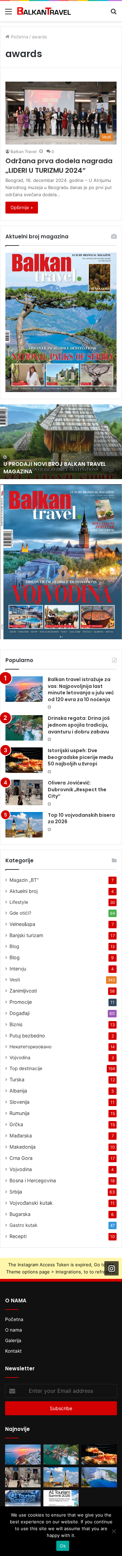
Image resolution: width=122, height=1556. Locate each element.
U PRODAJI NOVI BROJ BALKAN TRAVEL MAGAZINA (54, 467)
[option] (61, 441)
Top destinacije (25, 1068)
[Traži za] (113, 13)
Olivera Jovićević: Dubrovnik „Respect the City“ (77, 789)
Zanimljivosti (23, 991)
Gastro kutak (23, 1225)
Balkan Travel (24, 151)
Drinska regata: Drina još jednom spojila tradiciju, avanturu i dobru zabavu (79, 725)
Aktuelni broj (23, 891)
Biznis (15, 1024)
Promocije (20, 1002)
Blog (14, 946)
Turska (16, 1079)
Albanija (18, 1091)
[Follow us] (111, 1268)
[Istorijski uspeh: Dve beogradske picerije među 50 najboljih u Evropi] (24, 760)
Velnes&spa (22, 924)
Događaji (19, 1013)
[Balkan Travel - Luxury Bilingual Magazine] (44, 11)
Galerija (13, 1340)
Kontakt (13, 1351)
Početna (18, 36)
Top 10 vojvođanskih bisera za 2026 (81, 818)
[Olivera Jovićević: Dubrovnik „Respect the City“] (24, 792)
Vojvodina (19, 1057)
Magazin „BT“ (24, 880)
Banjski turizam (26, 935)
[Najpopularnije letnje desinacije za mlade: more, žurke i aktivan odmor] (99, 1477)
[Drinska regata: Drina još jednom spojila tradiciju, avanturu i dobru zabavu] (24, 728)
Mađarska (20, 1135)
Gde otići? (20, 913)
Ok (63, 1546)
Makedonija (22, 1147)
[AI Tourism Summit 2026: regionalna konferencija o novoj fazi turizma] (61, 1500)
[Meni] (8, 13)
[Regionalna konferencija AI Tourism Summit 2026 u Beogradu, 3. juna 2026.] (23, 1500)
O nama (13, 1330)
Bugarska (19, 1214)
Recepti (17, 1236)
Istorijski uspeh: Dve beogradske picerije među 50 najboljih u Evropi (80, 757)
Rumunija (19, 1113)
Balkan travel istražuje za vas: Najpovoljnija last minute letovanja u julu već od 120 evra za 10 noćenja (81, 689)
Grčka (16, 1124)
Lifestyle (18, 902)
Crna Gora (21, 1158)
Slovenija (19, 1102)
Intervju (17, 968)
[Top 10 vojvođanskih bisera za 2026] (24, 825)
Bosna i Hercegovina (32, 1180)
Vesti (14, 979)
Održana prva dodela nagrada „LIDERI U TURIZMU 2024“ (59, 165)
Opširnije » (22, 207)
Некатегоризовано (30, 1046)
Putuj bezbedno (27, 1035)
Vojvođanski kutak (31, 1203)
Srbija (15, 1192)
